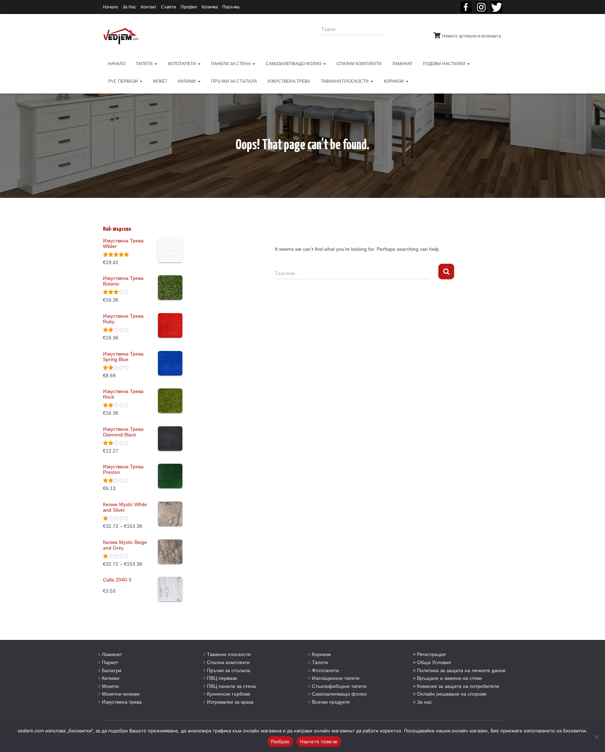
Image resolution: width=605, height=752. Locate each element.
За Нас (129, 7)
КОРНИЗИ (394, 81)
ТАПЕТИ (145, 63)
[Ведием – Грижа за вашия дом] (121, 36)
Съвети (168, 7)
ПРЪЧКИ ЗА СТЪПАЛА (234, 81)
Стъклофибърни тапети (339, 686)
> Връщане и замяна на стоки (447, 678)
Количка (210, 7)
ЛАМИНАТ (402, 63)
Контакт (149, 7)
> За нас (422, 702)
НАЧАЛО (116, 63)
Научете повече (319, 741)
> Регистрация (429, 654)
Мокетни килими (121, 694)
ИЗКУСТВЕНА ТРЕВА (288, 81)
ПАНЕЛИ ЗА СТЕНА (231, 63)
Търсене (403, 33)
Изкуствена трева (122, 702)
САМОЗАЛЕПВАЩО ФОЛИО (294, 63)
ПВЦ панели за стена (231, 686)
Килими (110, 678)
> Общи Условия (432, 662)
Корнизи (321, 654)
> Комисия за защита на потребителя (456, 686)
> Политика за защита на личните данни (459, 670)
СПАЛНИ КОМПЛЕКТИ (359, 63)
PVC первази (123, 81)
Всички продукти (331, 702)
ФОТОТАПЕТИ (182, 63)
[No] (596, 736)
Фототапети (325, 670)
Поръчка (230, 7)
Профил (189, 7)
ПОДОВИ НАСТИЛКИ (444, 63)
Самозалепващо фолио (339, 694)
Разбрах (280, 741)
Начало (110, 7)
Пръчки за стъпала (228, 670)
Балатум (111, 670)
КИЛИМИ (187, 81)
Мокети (110, 686)
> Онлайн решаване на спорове (450, 694)
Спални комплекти (228, 662)
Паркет (110, 662)
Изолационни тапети (336, 678)
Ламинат (112, 654)
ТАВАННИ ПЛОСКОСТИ (345, 81)
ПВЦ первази (222, 678)
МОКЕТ (160, 81)
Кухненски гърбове (228, 694)
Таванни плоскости (229, 654)
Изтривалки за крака (230, 702)
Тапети (320, 662)
